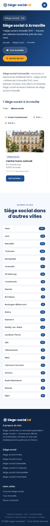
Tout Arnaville (16, 50)
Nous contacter (11, 500)
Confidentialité (35, 514)
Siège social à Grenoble (15, 476)
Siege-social (19, 5)
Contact (41, 517)
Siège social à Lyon (12, 459)
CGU (26, 514)
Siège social (18, 42)
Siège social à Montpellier (15, 472)
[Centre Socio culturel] (25, 141)
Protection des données (16, 517)
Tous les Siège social (13, 491)
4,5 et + (11, 123)
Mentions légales (14, 514)
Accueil (6, 42)
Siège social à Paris (12, 454)
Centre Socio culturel (19, 161)
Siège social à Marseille (14, 463)
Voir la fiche (14, 178)
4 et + (39, 117)
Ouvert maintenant (17, 117)
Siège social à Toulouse (15, 468)
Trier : (6, 108)
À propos (32, 517)
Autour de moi (16, 58)
